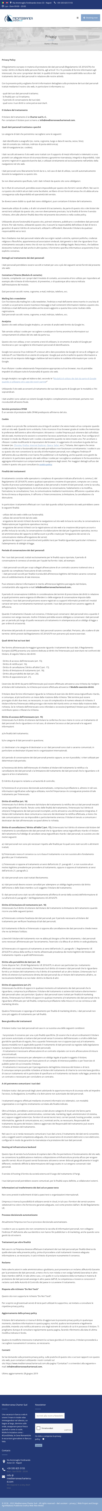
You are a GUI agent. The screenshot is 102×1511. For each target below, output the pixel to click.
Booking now (92, 17)
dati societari (62, 1503)
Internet (33, 445)
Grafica (26, 1505)
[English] (7, 2)
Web (31, 1505)
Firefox (26, 445)
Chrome (18, 445)
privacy (73, 1503)
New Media (39, 1505)
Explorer (42, 445)
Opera (50, 445)
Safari (56, 445)
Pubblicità (18, 1505)
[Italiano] (3, 2)
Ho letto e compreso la (48, 1437)
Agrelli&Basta (7, 1505)
